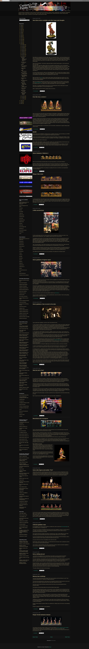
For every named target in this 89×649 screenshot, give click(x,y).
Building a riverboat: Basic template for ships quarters (23, 542)
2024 (21, 26)
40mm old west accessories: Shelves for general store (24, 350)
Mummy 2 (21, 412)
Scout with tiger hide (22, 226)
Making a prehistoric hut (23, 426)
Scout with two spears (22, 230)
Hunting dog (21, 231)
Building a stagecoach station (24, 387)
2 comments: (35, 147)
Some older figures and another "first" (43, 470)
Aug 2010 (23, 50)
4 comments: (35, 548)
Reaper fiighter (21, 494)
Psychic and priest (22, 404)
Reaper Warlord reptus (23, 486)
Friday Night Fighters (22, 513)
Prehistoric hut (21, 424)
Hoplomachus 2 (21, 266)
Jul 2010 (22, 51)
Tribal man (21, 213)
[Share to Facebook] (43, 91)
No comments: (35, 298)
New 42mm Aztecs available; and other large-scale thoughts (48, 20)
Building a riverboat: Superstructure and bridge (23, 546)
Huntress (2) (21, 228)
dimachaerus (57, 292)
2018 (21, 32)
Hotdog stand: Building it (23, 534)
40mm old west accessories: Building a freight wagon (24, 335)
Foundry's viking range (57, 339)
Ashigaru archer (22, 308)
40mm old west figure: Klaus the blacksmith (24, 360)
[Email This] (40, 91)
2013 (21, 39)
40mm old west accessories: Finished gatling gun (24, 348)
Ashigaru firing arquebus (23, 284)
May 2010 (23, 54)
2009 (21, 100)
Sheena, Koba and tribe (23, 514)
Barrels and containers (23, 291)
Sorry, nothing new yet (39, 554)
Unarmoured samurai (22, 306)
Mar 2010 (23, 96)
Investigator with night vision (24, 407)
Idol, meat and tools (22, 430)
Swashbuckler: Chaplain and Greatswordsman (24, 499)
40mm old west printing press (24, 332)
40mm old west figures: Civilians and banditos (23, 363)
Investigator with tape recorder (24, 402)
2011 (21, 42)
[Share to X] (42, 91)
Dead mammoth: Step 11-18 (24, 437)
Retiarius (20, 261)
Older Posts (67, 637)
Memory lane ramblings (39, 576)
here (41, 77)
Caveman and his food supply (24, 447)
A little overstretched (38, 210)
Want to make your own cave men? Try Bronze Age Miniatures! (24, 203)
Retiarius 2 (21, 263)
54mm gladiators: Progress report (42, 259)
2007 (21, 103)
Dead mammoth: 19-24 (23, 439)
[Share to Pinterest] (44, 91)
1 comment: (35, 204)
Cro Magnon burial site (23, 432)
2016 (21, 35)
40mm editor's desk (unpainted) (22, 331)
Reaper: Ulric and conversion (24, 457)
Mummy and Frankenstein (23, 411)
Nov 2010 (23, 46)
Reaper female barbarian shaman (41, 614)
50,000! (35, 132)
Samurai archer (21, 294)
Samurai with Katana (22, 302)
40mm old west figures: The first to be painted (23, 368)
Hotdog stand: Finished (23, 536)
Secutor (20, 259)
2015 (21, 36)
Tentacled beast (22, 399)
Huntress (20, 223)
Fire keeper (21, 211)
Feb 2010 (23, 97)
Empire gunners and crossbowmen (22, 507)
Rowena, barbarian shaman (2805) (62, 627)
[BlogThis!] (41, 91)
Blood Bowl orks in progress (40, 418)
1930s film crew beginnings (23, 522)
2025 (21, 25)
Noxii (20, 271)
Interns (20, 409)
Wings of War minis (38, 174)
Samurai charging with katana (24, 300)
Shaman (20, 209)
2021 (21, 29)
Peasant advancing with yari (23, 289)
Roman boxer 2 (21, 246)
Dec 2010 (23, 44)
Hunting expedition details (23, 525)
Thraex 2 (20, 254)
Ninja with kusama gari (23, 318)
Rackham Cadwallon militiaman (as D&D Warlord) (24, 464)
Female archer (21, 216)
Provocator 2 (21, 251)
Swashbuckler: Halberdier (23, 501)
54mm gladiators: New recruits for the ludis (44, 304)
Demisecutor (21, 241)
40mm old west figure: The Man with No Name (23, 355)
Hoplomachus (21, 264)
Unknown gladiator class (39, 524)
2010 (21, 43)
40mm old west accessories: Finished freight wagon (24, 337)
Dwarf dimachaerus (22, 273)
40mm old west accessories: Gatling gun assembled (24, 345)
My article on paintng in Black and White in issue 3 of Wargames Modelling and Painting (24, 531)
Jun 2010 (23, 53)
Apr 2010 (23, 56)
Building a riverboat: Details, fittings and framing (23, 554)
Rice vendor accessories (23, 296)
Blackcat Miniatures (38, 82)
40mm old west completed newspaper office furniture (23, 326)
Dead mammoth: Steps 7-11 (24, 435)
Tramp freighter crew (22, 516)
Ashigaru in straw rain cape (23, 313)
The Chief (21, 208)
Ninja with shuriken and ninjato (24, 316)
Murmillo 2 (21, 258)
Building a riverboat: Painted (24, 555)
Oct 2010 (23, 47)
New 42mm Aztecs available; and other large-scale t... (23, 59)
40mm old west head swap (23, 328)
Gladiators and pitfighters (23, 492)
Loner (20, 233)
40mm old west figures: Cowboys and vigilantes (23, 365)
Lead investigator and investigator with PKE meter (23, 397)
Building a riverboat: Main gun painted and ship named (24, 560)
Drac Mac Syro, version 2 (39, 97)
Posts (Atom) (53, 640)
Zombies (20, 416)
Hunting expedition (22, 524)
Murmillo (20, 256)
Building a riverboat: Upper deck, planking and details (23, 551)
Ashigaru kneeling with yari (23, 287)
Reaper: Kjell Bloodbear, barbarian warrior (23, 460)
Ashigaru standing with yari (23, 311)
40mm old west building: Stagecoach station (23, 380)
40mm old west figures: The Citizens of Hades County (23, 353)
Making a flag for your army (23, 478)
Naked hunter (21, 221)
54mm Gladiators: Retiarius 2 (40, 153)
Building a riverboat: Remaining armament (22, 563)
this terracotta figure (64, 526)
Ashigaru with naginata (23, 286)
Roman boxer (21, 244)
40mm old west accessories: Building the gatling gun (24, 342)
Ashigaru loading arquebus (23, 309)
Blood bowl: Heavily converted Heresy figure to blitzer (24, 473)
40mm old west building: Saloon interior (23, 383)
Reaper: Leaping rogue (23, 456)
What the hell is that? (38, 370)
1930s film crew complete (23, 520)
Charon (20, 268)
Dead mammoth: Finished (23, 440)
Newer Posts (35, 637)
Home (51, 637)
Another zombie (22, 414)
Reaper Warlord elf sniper (23, 462)
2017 (21, 33)
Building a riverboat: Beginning (24, 543)
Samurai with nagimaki (23, 282)
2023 (21, 28)
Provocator (21, 249)
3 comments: (35, 253)
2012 (21, 40)
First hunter (21, 218)
